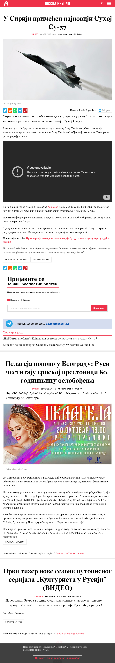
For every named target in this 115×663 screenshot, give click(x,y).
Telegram (106, 110)
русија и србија (14, 542)
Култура (36, 389)
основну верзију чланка (70, 553)
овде (84, 646)
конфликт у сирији (16, 259)
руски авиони (41, 259)
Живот (35, 34)
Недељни (14, 300)
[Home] (6, 3)
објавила (53, 207)
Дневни (27, 300)
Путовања (38, 596)
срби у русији (13, 622)
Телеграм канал (57, 323)
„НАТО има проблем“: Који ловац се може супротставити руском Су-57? (50, 338)
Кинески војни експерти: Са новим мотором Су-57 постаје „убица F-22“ (49, 345)
